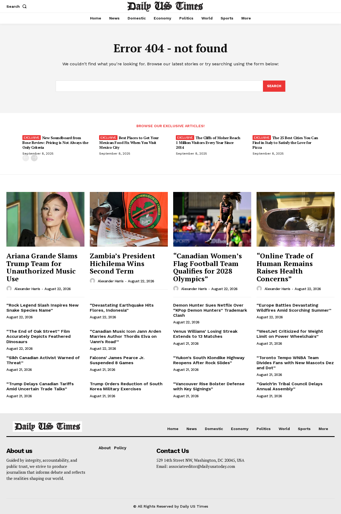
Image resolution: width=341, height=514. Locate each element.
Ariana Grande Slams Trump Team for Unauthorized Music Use (42, 267)
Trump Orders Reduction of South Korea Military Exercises (126, 386)
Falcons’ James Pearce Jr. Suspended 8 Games (117, 360)
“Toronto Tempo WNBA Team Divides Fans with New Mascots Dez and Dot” (295, 362)
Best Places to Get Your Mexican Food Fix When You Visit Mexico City (129, 142)
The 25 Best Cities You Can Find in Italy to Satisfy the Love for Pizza (285, 142)
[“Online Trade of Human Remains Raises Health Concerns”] (296, 219)
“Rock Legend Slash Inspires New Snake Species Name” (42, 308)
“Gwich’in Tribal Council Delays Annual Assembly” (290, 386)
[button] (17, 6)
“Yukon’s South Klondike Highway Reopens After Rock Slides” (209, 360)
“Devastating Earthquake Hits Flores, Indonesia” (122, 308)
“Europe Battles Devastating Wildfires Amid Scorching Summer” (294, 308)
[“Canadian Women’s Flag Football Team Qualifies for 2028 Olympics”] (212, 219)
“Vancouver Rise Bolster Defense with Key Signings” (209, 386)
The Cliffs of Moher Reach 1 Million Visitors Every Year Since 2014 (208, 142)
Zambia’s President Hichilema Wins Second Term (122, 263)
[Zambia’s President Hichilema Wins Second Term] (129, 219)
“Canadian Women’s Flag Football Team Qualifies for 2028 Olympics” (207, 267)
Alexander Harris (27, 289)
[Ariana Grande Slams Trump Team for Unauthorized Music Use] (45, 219)
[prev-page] (25, 158)
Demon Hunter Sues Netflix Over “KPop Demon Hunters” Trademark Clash (210, 310)
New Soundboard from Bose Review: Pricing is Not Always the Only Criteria (55, 142)
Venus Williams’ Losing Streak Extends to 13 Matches (205, 334)
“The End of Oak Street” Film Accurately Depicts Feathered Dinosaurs (38, 336)
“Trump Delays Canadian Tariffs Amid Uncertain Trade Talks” (40, 386)
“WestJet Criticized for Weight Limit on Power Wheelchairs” (290, 334)
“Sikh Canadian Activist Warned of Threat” (43, 360)
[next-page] (34, 158)
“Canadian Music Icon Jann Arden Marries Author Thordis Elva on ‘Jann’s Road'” (125, 336)
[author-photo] (9, 289)
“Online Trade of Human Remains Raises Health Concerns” (285, 267)
